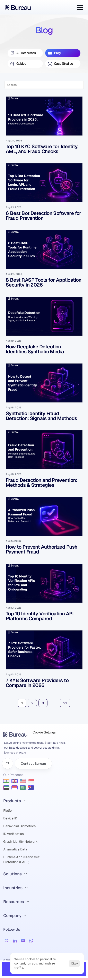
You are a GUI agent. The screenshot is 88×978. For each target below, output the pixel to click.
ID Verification (13, 834)
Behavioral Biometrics (19, 826)
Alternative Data (15, 849)
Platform (9, 810)
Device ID (10, 818)
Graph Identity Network (20, 841)
